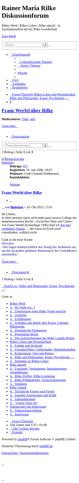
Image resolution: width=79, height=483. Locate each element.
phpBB (22, 439)
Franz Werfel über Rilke (27, 110)
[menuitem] (35, 62)
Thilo (25, 119)
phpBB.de (46, 446)
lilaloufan (8, 162)
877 (25, 166)
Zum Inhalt (9, 36)
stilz (32, 119)
